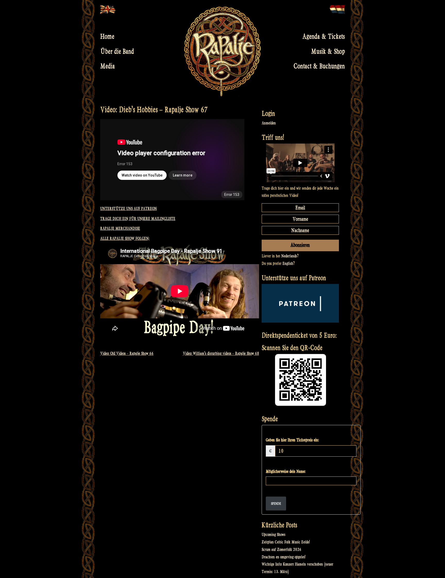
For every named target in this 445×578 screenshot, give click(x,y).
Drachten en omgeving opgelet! (283, 557)
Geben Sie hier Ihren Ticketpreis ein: (292, 440)
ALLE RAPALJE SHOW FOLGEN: (124, 238)
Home (107, 36)
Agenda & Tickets (323, 36)
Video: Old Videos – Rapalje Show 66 (126, 353)
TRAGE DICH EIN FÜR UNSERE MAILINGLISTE (137, 218)
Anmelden (269, 123)
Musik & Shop (328, 51)
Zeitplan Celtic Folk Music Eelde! (286, 542)
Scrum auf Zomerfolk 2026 (281, 549)
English (288, 263)
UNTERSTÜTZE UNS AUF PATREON (128, 208)
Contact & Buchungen (319, 66)
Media (107, 66)
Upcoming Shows (273, 534)
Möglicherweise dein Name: (285, 471)
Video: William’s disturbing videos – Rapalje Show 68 (221, 353)
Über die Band (117, 51)
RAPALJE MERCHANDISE (120, 228)
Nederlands (289, 256)
